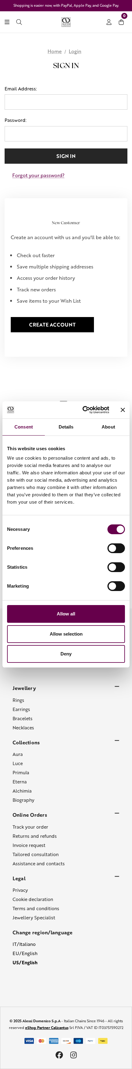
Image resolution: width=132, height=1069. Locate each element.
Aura (18, 754)
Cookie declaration (33, 899)
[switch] (116, 548)
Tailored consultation (36, 854)
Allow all (66, 613)
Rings (18, 700)
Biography (23, 800)
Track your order (30, 826)
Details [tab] (66, 426)
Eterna (20, 781)
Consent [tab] (23, 426)
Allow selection (66, 634)
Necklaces (23, 727)
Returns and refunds (35, 836)
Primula (21, 772)
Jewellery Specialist (34, 917)
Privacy (20, 890)
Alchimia (22, 790)
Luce (18, 763)
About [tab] (108, 426)
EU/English (25, 953)
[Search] (19, 22)
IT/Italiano (24, 944)
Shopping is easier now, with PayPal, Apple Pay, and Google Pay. (66, 5)
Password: (15, 120)
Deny (66, 653)
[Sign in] (109, 22)
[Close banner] (123, 410)
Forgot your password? (38, 175)
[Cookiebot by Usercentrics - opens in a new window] (83, 410)
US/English (25, 962)
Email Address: (21, 88)
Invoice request (29, 845)
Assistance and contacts (39, 863)
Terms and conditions (36, 908)
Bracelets (23, 718)
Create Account (52, 324)
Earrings (21, 709)
